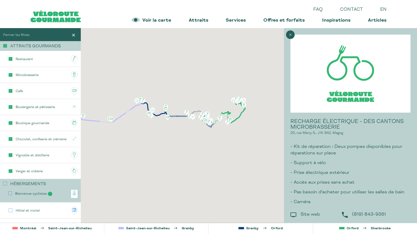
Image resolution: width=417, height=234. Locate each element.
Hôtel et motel (28, 211)
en (383, 9)
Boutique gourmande (32, 123)
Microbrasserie (27, 75)
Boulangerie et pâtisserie (35, 107)
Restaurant (24, 59)
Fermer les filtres (16, 35)
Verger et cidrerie (29, 171)
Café (19, 91)
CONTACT (351, 9)
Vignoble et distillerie (32, 155)
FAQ (318, 9)
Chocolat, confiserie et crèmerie (41, 139)
